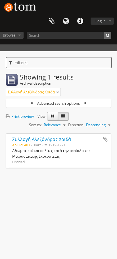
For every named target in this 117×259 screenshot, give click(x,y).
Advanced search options (58, 103)
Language (66, 21)
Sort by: (35, 124)
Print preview (22, 116)
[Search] (107, 35)
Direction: (76, 124)
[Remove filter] (58, 92)
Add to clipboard (105, 139)
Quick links (80, 21)
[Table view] (63, 116)
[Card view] (52, 116)
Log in (100, 20)
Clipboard (52, 21)
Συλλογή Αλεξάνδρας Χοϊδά (41, 139)
